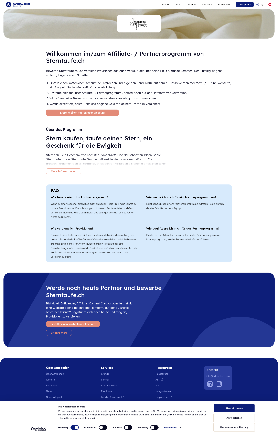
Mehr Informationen (63, 171)
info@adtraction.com (218, 376)
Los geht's (245, 4)
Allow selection (234, 418)
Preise (179, 4)
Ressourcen (224, 4)
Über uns (207, 4)
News (49, 391)
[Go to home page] (18, 4)
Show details (170, 427)
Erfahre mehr (59, 332)
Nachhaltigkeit (54, 397)
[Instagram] (219, 384)
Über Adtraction (55, 373)
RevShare (106, 391)
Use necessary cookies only (234, 427)
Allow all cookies (234, 408)
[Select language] (269, 4)
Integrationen (163, 391)
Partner (192, 4)
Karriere (50, 379)
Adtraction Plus (109, 385)
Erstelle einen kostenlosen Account (82, 112)
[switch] (103, 427)
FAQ (158, 385)
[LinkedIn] (209, 384)
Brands (166, 4)
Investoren (52, 385)
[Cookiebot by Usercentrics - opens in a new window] (38, 429)
